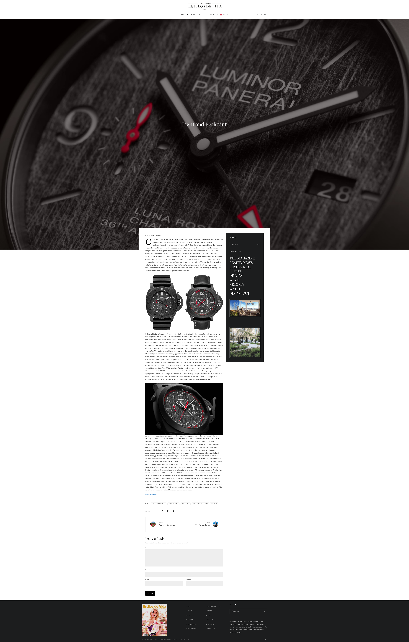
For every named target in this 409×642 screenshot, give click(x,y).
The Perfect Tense (202, 524)
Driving (237, 275)
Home (183, 15)
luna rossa (185, 504)
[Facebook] (254, 15)
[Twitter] (257, 15)
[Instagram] (261, 15)
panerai (214, 504)
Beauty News (241, 262)
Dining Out (240, 293)
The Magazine (192, 15)
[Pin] (168, 511)
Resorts (237, 284)
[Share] (156, 511)
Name (147, 570)
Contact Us (214, 15)
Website (188, 579)
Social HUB (203, 15)
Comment (148, 548)
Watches (238, 288)
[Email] (173, 511)
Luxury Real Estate (240, 269)
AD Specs (189, 620)
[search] (258, 244)
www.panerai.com (151, 494)
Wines (235, 279)
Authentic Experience (167, 524)
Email (147, 579)
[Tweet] (162, 511)
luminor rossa (173, 504)
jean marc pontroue (159, 504)
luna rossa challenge (200, 504)
